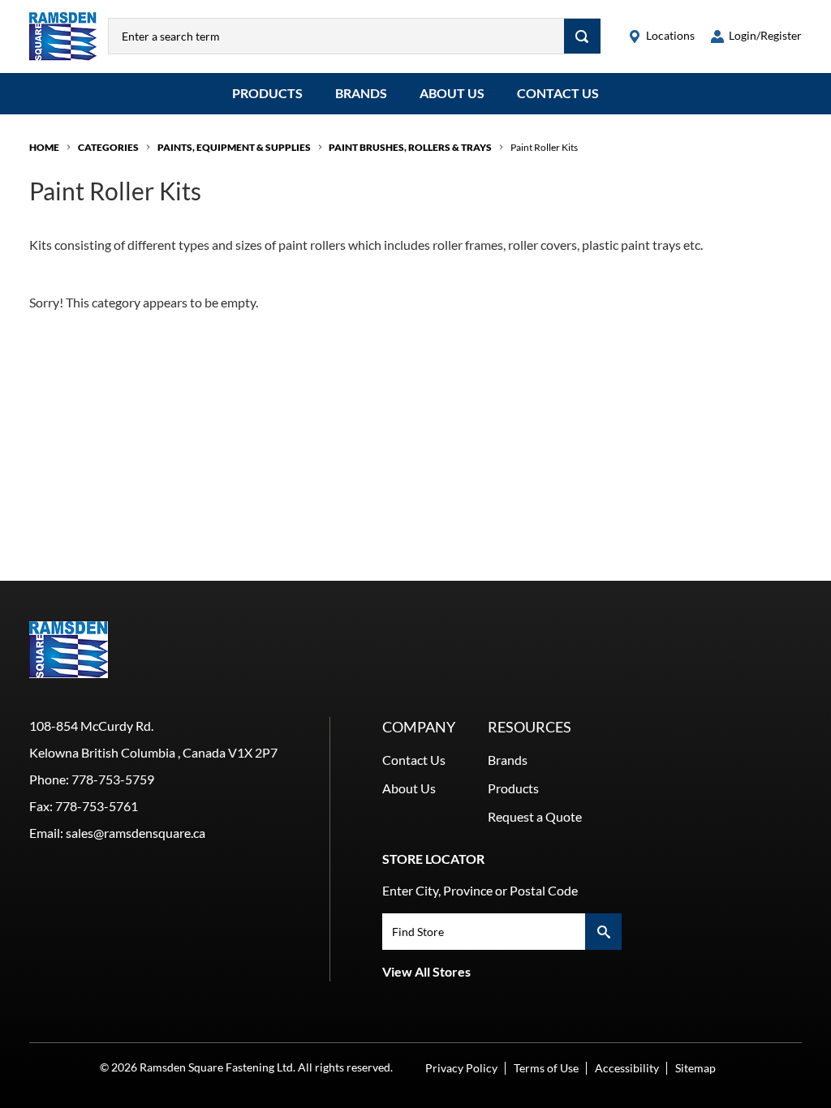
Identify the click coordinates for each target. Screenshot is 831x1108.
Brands (361, 93)
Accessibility (627, 1068)
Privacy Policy (461, 1068)
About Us (452, 93)
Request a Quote (535, 816)
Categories (108, 147)
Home (44, 147)
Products (267, 93)
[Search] (582, 36)
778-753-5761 (96, 806)
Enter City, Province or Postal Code (480, 890)
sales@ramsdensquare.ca (135, 832)
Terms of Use (546, 1068)
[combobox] (336, 36)
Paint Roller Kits (544, 147)
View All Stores (426, 971)
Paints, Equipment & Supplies (234, 147)
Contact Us (558, 93)
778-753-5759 (112, 779)
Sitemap (695, 1068)
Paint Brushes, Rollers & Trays (410, 147)
